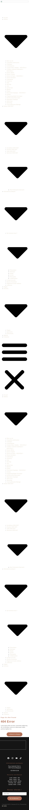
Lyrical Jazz (10, 87)
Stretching (9, 102)
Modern (9, 89)
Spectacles (10, 332)
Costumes (6, 337)
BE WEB (4, 806)
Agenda (6, 335)
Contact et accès (11, 280)
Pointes (9, 94)
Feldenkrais (10, 79)
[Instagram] (12, 758)
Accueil (6, 17)
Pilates (8, 91)
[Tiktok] (21, 758)
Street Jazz (10, 101)
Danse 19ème (10, 72)
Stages (5, 286)
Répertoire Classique (12, 99)
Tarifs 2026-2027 (11, 151)
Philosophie (13, 276)
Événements (10, 333)
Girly (8, 82)
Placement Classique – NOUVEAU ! (16, 92)
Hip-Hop (9, 84)
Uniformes (9, 285)
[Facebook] (8, 758)
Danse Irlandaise (11, 77)
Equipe (11, 273)
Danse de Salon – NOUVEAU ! (15, 76)
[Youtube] (16, 758)
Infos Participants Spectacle (17, 189)
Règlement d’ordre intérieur (14, 283)
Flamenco (9, 81)
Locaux (12, 275)
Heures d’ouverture (12, 281)
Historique (12, 271)
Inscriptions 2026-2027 (13, 148)
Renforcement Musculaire (13, 97)
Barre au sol (10, 61)
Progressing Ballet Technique (14, 96)
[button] (14, 366)
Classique (9, 64)
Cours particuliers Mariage (14, 104)
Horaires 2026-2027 (12, 149)
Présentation (13, 270)
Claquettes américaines (13, 62)
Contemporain (10, 66)
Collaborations (13, 278)
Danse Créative (11, 74)
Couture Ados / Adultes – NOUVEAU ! (17, 67)
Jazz (8, 86)
